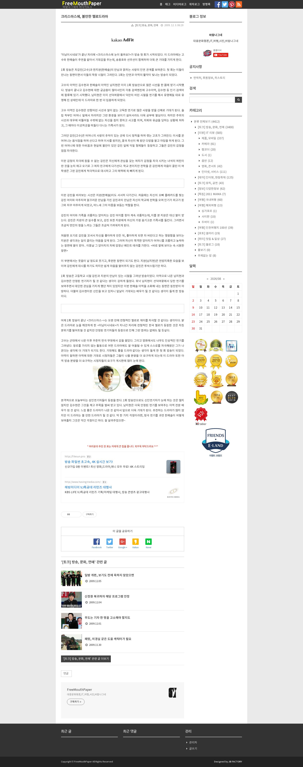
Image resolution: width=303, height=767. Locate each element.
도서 (206, 155)
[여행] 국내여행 (210, 199)
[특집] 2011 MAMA (211, 194)
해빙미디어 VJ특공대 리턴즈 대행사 (88, 487)
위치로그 (194, 4)
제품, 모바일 (212, 138)
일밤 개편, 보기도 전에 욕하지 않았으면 (109, 575)
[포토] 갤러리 (208, 233)
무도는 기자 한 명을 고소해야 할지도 (107, 618)
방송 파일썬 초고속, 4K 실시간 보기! (89, 462)
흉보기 (203, 250)
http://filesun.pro (75, 456)
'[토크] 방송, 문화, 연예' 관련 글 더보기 (86, 658)
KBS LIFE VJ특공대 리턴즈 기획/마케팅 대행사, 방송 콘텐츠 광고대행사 (107, 492)
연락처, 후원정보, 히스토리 (209, 78)
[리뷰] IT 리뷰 (209, 133)
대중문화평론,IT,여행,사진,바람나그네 (86, 694)
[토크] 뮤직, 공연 (210, 183)
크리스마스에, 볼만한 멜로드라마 (84, 17)
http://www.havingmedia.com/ (83, 482)
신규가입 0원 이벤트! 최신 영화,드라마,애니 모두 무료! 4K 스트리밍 (105, 466)
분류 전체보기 (206, 121)
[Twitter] (225, 4)
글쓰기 (193, 748)
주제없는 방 (206, 255)
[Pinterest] (232, 4)
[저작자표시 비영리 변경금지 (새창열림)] (101, 514)
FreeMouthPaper (79, 690)
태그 (167, 4)
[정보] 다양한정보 (211, 188)
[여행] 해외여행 (210, 205)
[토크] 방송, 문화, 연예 (146, 25)
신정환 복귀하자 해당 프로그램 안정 (107, 596)
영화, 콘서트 (211, 166)
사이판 (208, 216)
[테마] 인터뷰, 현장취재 (215, 177)
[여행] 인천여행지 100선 (215, 227)
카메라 (208, 144)
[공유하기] (73, 514)
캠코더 (208, 149)
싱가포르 (209, 211)
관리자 (193, 742)
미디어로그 (179, 4)
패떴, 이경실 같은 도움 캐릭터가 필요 (108, 639)
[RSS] (239, 4)
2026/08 (215, 278)
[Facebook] (218, 4)
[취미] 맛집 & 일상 (211, 239)
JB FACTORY (235, 761)
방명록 (206, 4)
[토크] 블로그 (208, 244)
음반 (207, 160)
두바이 (207, 222)
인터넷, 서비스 (214, 172)
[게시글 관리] (77, 514)
